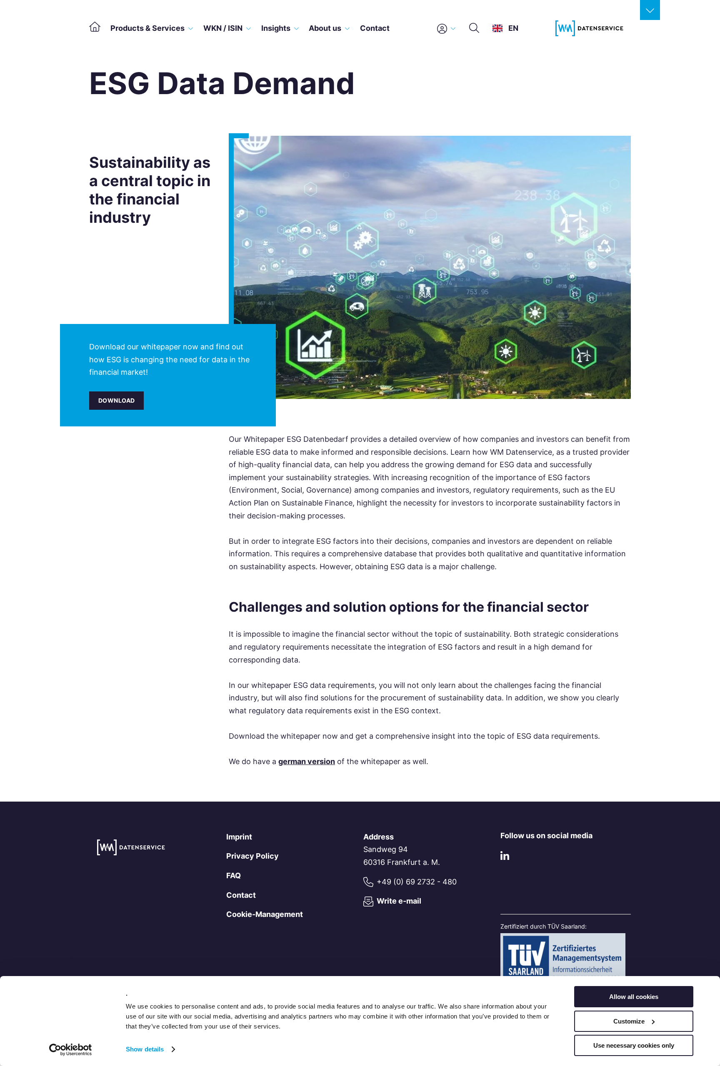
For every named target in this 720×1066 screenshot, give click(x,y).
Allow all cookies (633, 996)
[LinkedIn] (504, 857)
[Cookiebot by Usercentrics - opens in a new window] (70, 1050)
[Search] (474, 28)
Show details (145, 1049)
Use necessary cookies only (633, 1045)
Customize (629, 1021)
